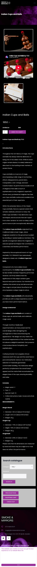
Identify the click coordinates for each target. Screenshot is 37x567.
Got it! (18, 565)
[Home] (6, 3)
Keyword (6, 471)
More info (20, 550)
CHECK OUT (11, 502)
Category (6, 467)
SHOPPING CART (10, 498)
